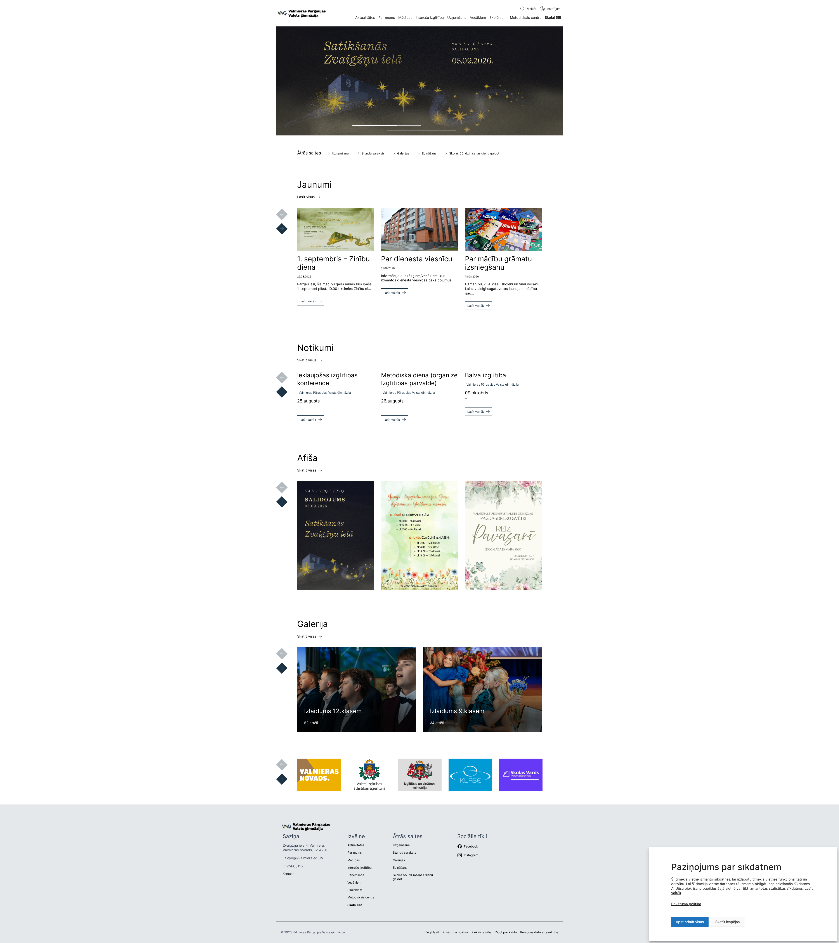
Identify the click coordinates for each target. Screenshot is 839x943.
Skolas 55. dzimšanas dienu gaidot (474, 153)
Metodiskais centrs (525, 17)
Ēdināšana (429, 153)
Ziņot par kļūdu (506, 932)
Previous (277, 210)
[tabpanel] (419, 80)
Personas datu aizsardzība (539, 932)
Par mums (386, 17)
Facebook (471, 846)
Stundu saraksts (373, 153)
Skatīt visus (306, 360)
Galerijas (403, 153)
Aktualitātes (365, 17)
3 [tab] (456, 125)
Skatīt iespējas (727, 922)
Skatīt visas (306, 470)
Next (277, 224)
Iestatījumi (553, 8)
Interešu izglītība (430, 17)
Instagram (471, 855)
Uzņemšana (456, 17)
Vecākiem (478, 17)
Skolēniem (497, 17)
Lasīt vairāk (308, 301)
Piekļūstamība (482, 932)
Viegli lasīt (432, 932)
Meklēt (531, 8)
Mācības (405, 17)
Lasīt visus (306, 197)
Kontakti (288, 873)
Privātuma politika (686, 904)
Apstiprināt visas (690, 922)
